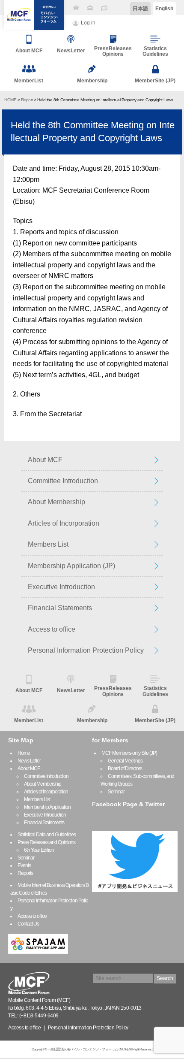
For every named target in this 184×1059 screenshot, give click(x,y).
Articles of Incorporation (63, 523)
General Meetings (125, 761)
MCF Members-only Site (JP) (129, 753)
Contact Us (28, 924)
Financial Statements (60, 607)
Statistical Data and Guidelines (47, 835)
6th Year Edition (39, 850)
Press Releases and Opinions (46, 842)
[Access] (104, 7)
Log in (88, 23)
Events (24, 865)
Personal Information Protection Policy (86, 650)
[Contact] (89, 7)
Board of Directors (125, 769)
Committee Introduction (63, 480)
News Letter (29, 761)
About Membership (56, 501)
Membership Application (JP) (71, 565)
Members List (48, 544)
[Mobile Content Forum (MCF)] (34, 15)
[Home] (75, 7)
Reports (25, 873)
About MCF (45, 459)
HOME (10, 99)
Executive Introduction (61, 586)
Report (27, 99)
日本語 (140, 9)
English (164, 9)
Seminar (26, 858)
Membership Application (47, 807)
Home (24, 753)
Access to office (51, 629)
